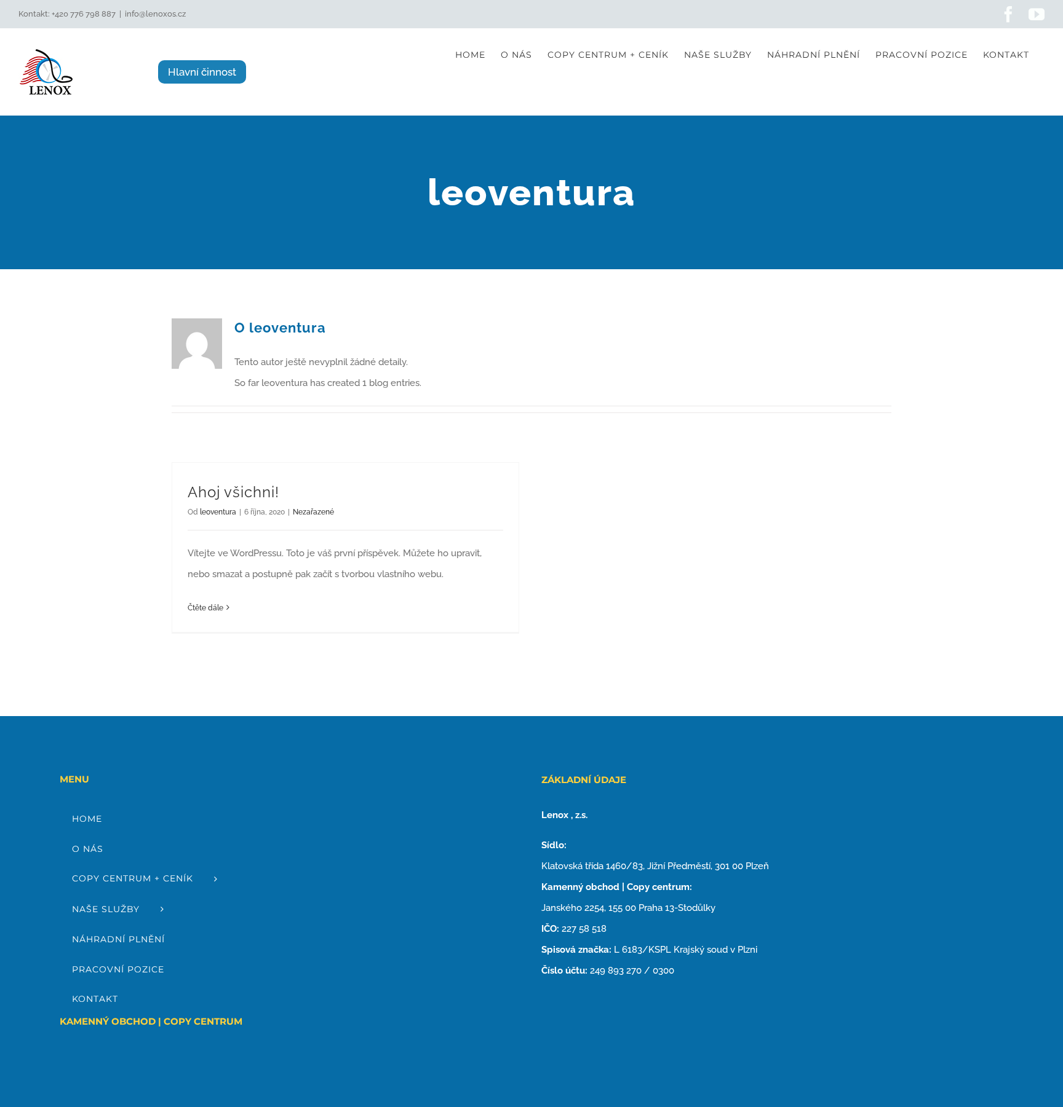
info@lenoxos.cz (155, 13)
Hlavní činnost (202, 72)
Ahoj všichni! (233, 492)
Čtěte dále (205, 608)
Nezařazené (313, 512)
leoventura (218, 512)
